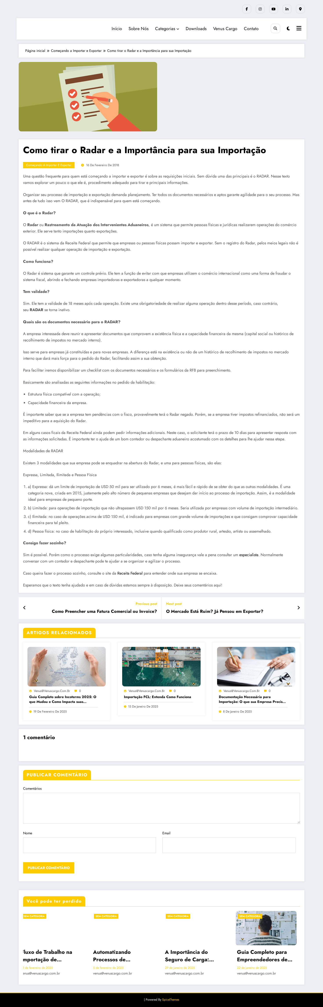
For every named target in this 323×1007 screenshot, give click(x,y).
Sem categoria (71, 916)
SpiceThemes (170, 999)
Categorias (165, 28)
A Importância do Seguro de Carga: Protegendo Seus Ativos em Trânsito (81, 955)
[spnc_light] (288, 28)
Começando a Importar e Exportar (48, 165)
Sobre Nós (139, 28)
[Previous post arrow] (24, 607)
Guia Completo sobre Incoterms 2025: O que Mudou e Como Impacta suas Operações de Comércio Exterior (62, 699)
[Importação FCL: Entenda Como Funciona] (161, 666)
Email (166, 833)
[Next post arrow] (298, 607)
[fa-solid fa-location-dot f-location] (300, 9)
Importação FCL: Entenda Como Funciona (157, 697)
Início (117, 28)
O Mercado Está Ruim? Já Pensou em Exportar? (214, 611)
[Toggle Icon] (298, 28)
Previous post (146, 604)
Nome (27, 833)
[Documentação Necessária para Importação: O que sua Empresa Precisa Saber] (256, 666)
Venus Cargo (225, 28)
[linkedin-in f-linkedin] (287, 9)
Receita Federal (130, 573)
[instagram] (260, 9)
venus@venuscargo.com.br (52, 691)
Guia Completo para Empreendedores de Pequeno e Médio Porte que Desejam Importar (159, 955)
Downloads (196, 28)
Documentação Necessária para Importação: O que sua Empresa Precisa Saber (252, 699)
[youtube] (273, 9)
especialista (248, 555)
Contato (251, 28)
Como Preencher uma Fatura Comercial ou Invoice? (104, 611)
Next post (174, 604)
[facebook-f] (246, 9)
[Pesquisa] (275, 28)
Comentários (32, 788)
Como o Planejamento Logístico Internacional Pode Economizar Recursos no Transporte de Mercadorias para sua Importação (231, 955)
